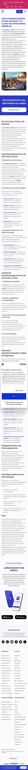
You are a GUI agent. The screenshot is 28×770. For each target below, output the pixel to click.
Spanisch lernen (5, 658)
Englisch (18, 180)
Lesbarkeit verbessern (20, 688)
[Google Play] (20, 617)
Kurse (12, 176)
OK (14, 396)
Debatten (17, 665)
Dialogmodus (18, 678)
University (6, 29)
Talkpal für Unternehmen (8, 704)
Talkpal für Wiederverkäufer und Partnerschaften (7, 714)
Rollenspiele (18, 660)
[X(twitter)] (24, 641)
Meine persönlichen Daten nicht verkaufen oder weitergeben (14, 403)
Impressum (17, 744)
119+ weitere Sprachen (7, 693)
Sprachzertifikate (19, 680)
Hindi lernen (4, 683)
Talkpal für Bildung (6, 702)
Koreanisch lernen (6, 688)
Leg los (19, 11)
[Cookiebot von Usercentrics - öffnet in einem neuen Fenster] (19, 364)
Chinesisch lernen (6, 680)
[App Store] (7, 617)
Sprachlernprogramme (18, 33)
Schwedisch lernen (6, 673)
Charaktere (17, 663)
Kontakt (17, 712)
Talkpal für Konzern (6, 707)
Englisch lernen (5, 655)
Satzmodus (17, 673)
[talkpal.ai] (3, 11)
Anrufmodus (18, 670)
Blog (16, 704)
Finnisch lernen (5, 675)
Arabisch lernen (5, 678)
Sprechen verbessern (20, 685)
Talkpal (16, 54)
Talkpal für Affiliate (6, 719)
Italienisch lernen (6, 663)
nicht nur (16, 46)
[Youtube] (11, 641)
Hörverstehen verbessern (21, 683)
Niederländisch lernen (7, 670)
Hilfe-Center (18, 714)
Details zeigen (19, 390)
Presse (16, 707)
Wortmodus (17, 675)
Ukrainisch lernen (6, 668)
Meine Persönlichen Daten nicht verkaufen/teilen (19, 739)
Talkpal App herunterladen (15, 563)
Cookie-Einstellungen (20, 719)
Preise (16, 709)
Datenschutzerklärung (20, 717)
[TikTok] (7, 641)
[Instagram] (3, 641)
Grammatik (17, 655)
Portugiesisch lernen (7, 690)
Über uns (17, 702)
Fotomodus (17, 668)
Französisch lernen (6, 660)
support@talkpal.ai (21, 636)
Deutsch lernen (5, 665)
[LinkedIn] (20, 641)
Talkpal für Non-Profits (7, 709)
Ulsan (12, 29)
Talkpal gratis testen (14, 110)
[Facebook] (16, 641)
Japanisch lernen (6, 685)
